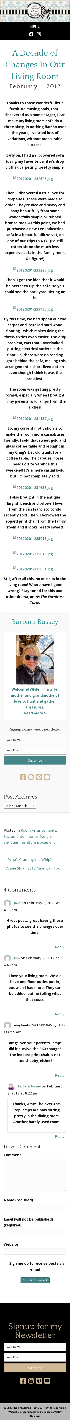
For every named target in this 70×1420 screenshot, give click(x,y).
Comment (12, 1155)
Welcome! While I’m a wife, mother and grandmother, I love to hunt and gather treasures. (35, 698)
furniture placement (38, 842)
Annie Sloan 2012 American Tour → (36, 868)
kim (17, 958)
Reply (59, 947)
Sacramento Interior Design (27, 836)
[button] (31, 34)
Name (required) (18, 1200)
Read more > (35, 713)
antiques (11, 842)
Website (11, 1244)
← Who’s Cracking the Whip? (28, 859)
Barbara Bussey (29, 1086)
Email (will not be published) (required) (28, 1222)
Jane (17, 903)
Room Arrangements (38, 830)
